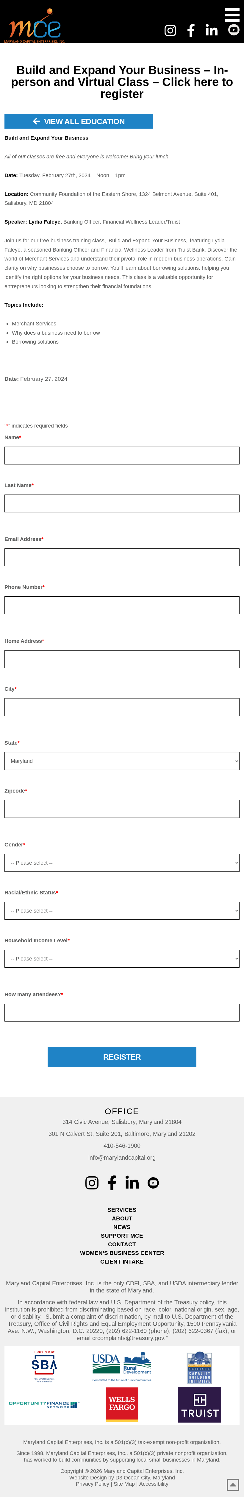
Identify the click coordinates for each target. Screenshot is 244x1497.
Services (122, 1210)
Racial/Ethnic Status (31, 893)
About (122, 1218)
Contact (122, 1244)
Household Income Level (37, 941)
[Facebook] (191, 30)
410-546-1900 (122, 1145)
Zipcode (15, 791)
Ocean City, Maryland (149, 1478)
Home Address (24, 641)
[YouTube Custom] (234, 27)
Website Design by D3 (95, 1478)
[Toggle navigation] (232, 15)
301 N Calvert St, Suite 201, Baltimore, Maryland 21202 (122, 1133)
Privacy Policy (92, 1484)
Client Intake (122, 1262)
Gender (14, 845)
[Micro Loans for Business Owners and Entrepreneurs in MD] (50, 25)
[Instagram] (170, 30)
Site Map (124, 1484)
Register (122, 1056)
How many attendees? (33, 994)
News (122, 1227)
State (12, 743)
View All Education (83, 121)
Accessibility (153, 1484)
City (10, 689)
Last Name (19, 485)
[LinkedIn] (212, 30)
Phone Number (24, 587)
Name (12, 437)
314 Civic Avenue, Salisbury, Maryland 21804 (122, 1122)
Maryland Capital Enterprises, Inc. (144, 1471)
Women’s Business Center (122, 1253)
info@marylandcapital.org (122, 1157)
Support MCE (122, 1236)
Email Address (23, 539)
